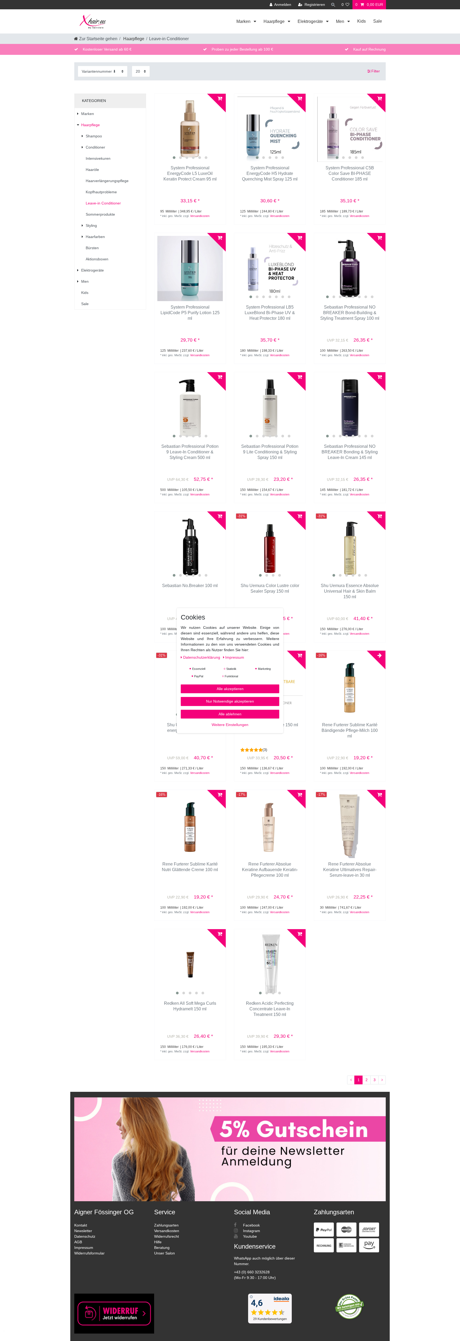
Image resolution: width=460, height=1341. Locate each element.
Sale (377, 21)
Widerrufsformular (89, 1253)
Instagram (251, 1231)
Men (340, 21)
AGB (78, 1242)
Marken (244, 21)
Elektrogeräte (311, 21)
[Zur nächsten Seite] (382, 1080)
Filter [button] (375, 71)
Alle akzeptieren (230, 688)
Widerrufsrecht (166, 1236)
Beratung (162, 1247)
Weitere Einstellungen (230, 725)
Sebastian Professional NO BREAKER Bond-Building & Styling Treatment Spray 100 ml (349, 313)
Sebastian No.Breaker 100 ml (190, 585)
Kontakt (80, 1225)
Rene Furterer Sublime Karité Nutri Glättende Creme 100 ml (190, 867)
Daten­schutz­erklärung (202, 657)
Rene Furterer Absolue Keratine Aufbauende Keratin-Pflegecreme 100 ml (270, 869)
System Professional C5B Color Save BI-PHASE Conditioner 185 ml (350, 173)
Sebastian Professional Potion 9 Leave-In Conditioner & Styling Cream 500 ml (190, 452)
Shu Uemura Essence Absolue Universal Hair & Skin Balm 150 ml (350, 591)
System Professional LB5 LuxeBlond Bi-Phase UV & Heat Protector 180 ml (270, 313)
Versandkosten (200, 216)
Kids (361, 21)
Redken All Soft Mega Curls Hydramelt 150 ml (190, 1006)
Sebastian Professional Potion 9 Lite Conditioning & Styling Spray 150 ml (269, 452)
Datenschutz (84, 1236)
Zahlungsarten (166, 1225)
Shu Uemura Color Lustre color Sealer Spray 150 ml (270, 588)
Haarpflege (275, 21)
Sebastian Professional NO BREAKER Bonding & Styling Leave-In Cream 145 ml (350, 452)
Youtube (249, 1236)
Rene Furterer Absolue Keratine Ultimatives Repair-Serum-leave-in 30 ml (349, 869)
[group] (190, 129)
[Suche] (333, 4)
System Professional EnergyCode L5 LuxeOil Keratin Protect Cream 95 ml (190, 173)
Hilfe (158, 1242)
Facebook (251, 1225)
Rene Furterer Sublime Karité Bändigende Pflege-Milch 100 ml (350, 730)
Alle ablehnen (230, 714)
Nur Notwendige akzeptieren (230, 701)
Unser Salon (164, 1253)
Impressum (83, 1247)
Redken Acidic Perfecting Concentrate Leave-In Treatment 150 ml (270, 1009)
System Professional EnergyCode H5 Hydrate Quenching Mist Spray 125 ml (270, 173)
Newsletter (83, 1231)
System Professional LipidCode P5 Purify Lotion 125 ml (190, 313)
